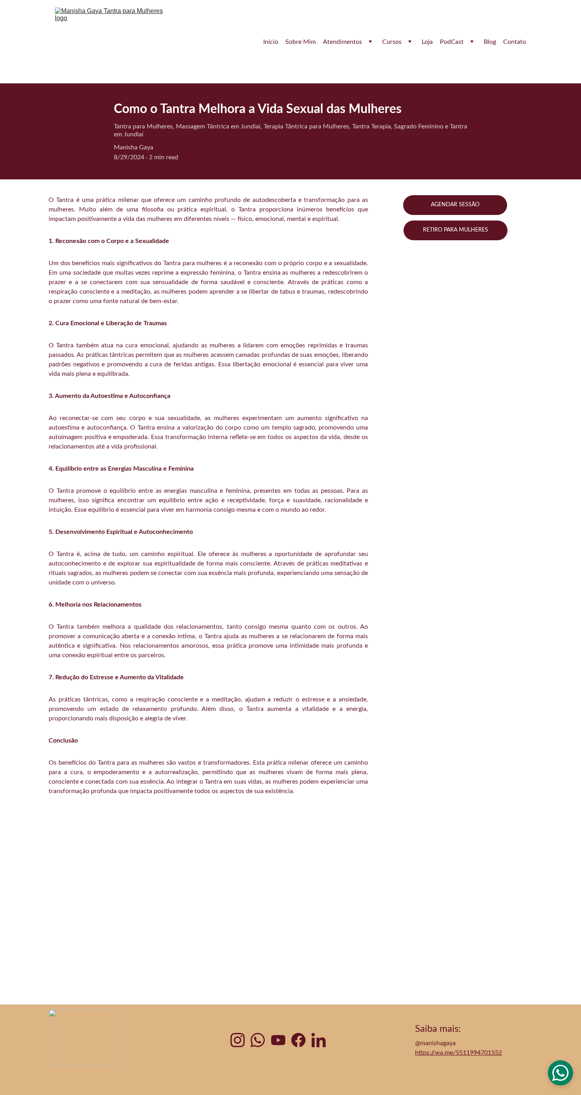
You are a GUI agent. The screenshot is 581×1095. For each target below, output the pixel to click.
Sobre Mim (300, 42)
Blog (490, 42)
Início (270, 42)
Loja (427, 42)
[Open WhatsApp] (560, 1073)
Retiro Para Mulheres (455, 230)
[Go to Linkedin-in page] (318, 1040)
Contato (514, 42)
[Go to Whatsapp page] (258, 1040)
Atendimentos (342, 42)
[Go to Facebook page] (298, 1040)
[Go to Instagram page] (237, 1040)
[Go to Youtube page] (278, 1040)
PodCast (452, 42)
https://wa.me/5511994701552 (458, 1053)
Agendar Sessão (455, 204)
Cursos (392, 42)
